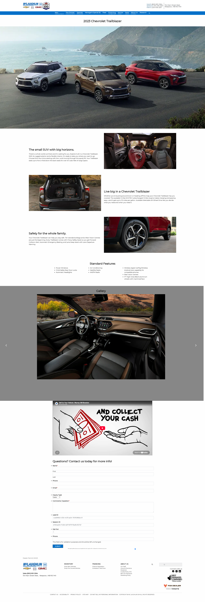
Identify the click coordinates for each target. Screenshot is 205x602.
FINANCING (96, 564)
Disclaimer (124, 570)
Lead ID (55, 515)
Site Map (86, 594)
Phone (55, 481)
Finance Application (98, 566)
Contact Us (54, 594)
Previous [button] (6, 345)
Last (54, 477)
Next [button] (196, 345)
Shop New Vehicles (70, 566)
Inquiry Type (57, 495)
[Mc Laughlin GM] (32, 6)
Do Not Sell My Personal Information (104, 594)
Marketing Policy (126, 575)
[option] (101, 336)
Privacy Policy (76, 594)
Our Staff (123, 566)
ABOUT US (124, 564)
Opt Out (56, 529)
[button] (59, 13)
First (54, 471)
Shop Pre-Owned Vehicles (72, 568)
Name (55, 466)
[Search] (152, 564)
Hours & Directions (126, 568)
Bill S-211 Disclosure (126, 573)
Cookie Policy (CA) (126, 572)
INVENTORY (68, 564)
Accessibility (64, 594)
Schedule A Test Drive (99, 568)
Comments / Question (61, 501)
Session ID (56, 522)
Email (55, 488)
